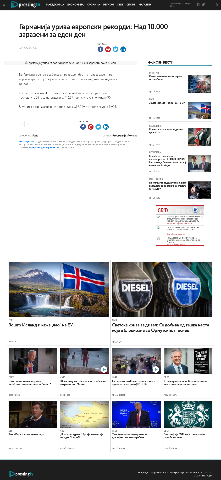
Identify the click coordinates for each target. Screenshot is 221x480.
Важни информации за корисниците (183, 472)
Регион (108, 5)
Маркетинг (156, 472)
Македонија (55, 5)
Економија (75, 5)
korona (133, 135)
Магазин (145, 5)
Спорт (131, 5)
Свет (120, 5)
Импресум (143, 472)
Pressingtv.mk (26, 141)
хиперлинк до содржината (43, 147)
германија (120, 135)
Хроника (93, 5)
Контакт (208, 472)
